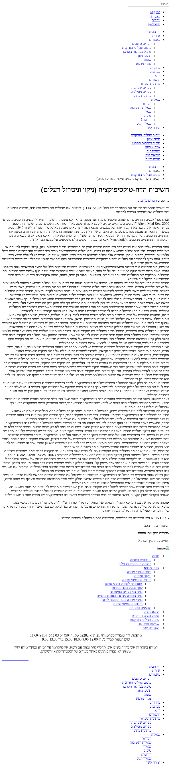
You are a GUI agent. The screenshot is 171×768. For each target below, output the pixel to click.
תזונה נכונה (152, 159)
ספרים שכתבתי (140, 88)
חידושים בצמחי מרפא (136, 580)
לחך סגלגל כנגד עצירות (127, 588)
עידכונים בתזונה (140, 560)
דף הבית (154, 32)
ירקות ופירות (142, 576)
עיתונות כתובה (141, 95)
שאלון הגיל (144, 123)
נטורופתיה (153, 151)
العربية (155, 16)
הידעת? (146, 119)
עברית (156, 20)
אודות (156, 36)
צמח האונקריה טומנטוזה (126, 592)
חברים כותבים (141, 44)
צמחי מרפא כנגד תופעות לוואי (122, 600)
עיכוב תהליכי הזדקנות (136, 48)
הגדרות (146, 103)
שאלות (155, 99)
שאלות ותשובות (140, 107)
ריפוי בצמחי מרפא (139, 572)
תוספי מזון (144, 56)
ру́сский (154, 24)
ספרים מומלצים (140, 92)
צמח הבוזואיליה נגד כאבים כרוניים (119, 596)
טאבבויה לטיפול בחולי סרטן (123, 584)
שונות (147, 60)
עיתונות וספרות (150, 84)
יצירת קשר (153, 127)
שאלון (147, 111)
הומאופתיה (152, 155)
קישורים (154, 80)
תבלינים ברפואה (140, 608)
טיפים (147, 115)
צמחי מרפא (143, 64)
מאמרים (154, 40)
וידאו (157, 76)
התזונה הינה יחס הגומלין (135, 564)
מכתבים (154, 72)
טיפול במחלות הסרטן (137, 52)
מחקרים (154, 68)
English (155, 12)
